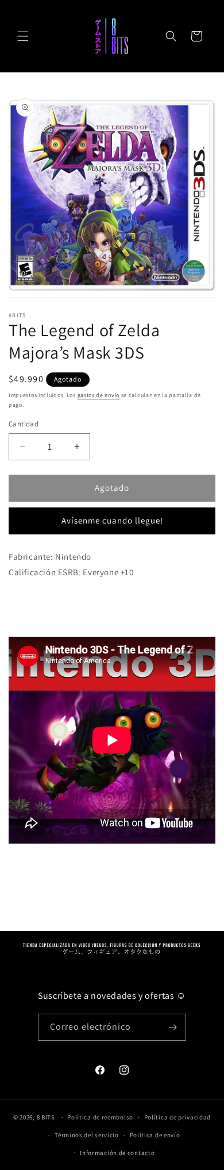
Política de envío (155, 1135)
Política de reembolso (100, 1117)
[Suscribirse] (173, 1027)
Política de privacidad (177, 1117)
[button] (23, 36)
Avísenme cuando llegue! (112, 520)
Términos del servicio (87, 1135)
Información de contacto (117, 1153)
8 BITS (46, 1117)
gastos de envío (99, 395)
